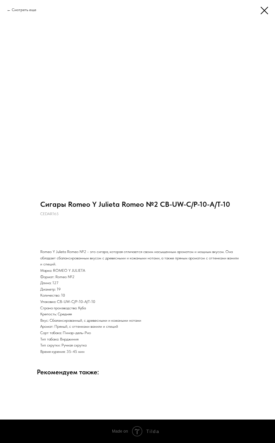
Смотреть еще (24, 9)
